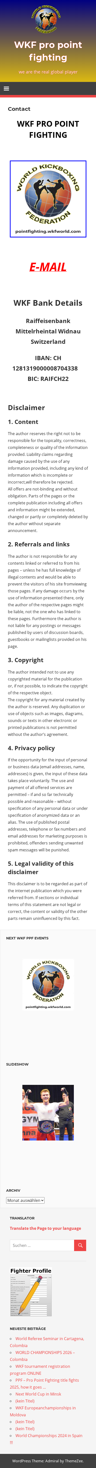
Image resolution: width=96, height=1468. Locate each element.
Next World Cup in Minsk (38, 1394)
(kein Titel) (25, 1401)
